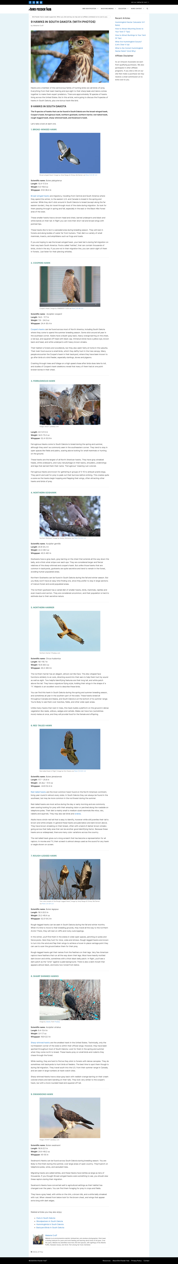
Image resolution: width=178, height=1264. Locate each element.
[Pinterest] (37, 2)
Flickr (87, 175)
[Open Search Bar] (147, 8)
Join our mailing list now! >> (140, 2)
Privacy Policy (136, 1261)
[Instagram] (33, 2)
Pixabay (57, 1022)
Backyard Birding (107, 8)
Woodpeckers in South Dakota (49, 1221)
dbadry (48, 1022)
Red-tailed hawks (38, 792)
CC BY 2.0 (93, 175)
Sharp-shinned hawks (40, 1043)
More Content (136, 8)
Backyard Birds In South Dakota (50, 1227)
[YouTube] (41, 2)
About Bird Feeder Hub (121, 1261)
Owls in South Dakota (45, 1218)
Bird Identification (89, 8)
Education (122, 8)
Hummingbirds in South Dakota (50, 1224)
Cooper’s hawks (38, 329)
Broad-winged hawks (40, 196)
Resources (107, 1261)
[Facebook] (30, 2)
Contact (146, 1261)
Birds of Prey (38, 1252)
